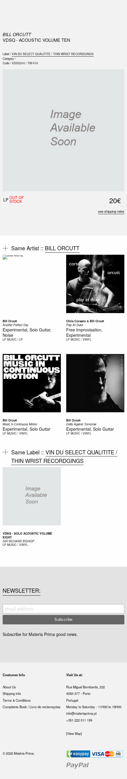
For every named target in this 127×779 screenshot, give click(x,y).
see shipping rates (111, 211)
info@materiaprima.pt (81, 713)
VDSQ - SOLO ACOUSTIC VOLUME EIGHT (27, 535)
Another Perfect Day (15, 325)
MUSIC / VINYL (81, 339)
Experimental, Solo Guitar (27, 429)
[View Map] (74, 733)
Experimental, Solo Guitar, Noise (27, 332)
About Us (9, 687)
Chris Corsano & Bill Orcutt (85, 321)
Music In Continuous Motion (20, 424)
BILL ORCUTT (17, 34)
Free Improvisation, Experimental (84, 332)
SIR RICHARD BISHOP (18, 541)
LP (4, 339)
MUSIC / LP (15, 339)
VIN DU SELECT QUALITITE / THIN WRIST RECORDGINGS (53, 54)
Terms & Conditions (17, 700)
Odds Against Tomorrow (81, 424)
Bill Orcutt (10, 321)
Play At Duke (74, 325)
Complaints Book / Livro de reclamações (32, 706)
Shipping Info (12, 693)
